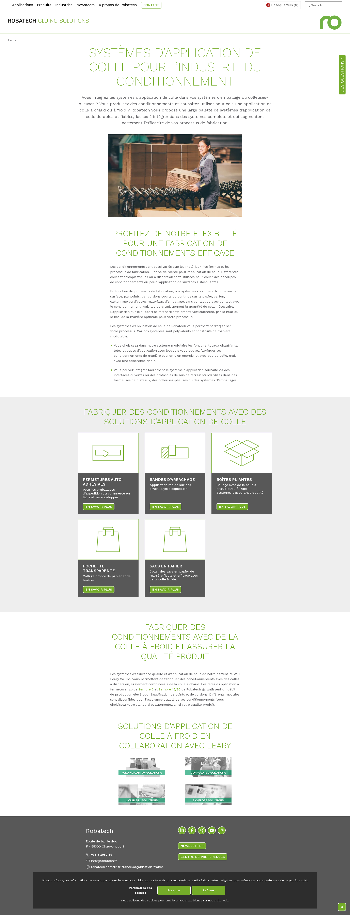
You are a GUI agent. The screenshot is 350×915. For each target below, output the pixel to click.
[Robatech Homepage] (48, 21)
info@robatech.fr (104, 861)
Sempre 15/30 (169, 689)
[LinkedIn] (182, 830)
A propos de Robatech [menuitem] (118, 5)
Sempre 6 (146, 689)
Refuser (208, 890)
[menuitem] (9, 2)
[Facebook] (192, 830)
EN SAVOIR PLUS (98, 506)
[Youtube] (212, 830)
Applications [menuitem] (22, 5)
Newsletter (192, 846)
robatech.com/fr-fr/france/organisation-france (127, 867)
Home (12, 40)
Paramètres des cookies (140, 890)
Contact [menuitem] (151, 5)
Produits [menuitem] (44, 5)
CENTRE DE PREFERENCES (202, 857)
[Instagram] (222, 830)
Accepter (174, 890)
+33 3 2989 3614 (103, 854)
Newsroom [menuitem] (86, 5)
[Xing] (202, 830)
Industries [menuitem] (64, 5)
